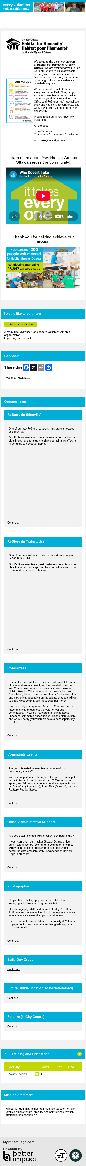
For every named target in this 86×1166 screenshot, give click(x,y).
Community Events (22, 754)
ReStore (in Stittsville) (24, 414)
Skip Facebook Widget (18, 383)
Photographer (18, 886)
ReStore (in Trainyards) (25, 541)
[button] (79, 1054)
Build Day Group (20, 959)
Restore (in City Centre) (25, 1017)
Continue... (13, 522)
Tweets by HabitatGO (17, 377)
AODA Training (18, 1073)
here (73, 715)
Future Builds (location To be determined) (40, 988)
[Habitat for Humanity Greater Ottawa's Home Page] (43, 7)
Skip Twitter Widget (16, 374)
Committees (16, 668)
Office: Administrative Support (31, 822)
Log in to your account (17, 338)
